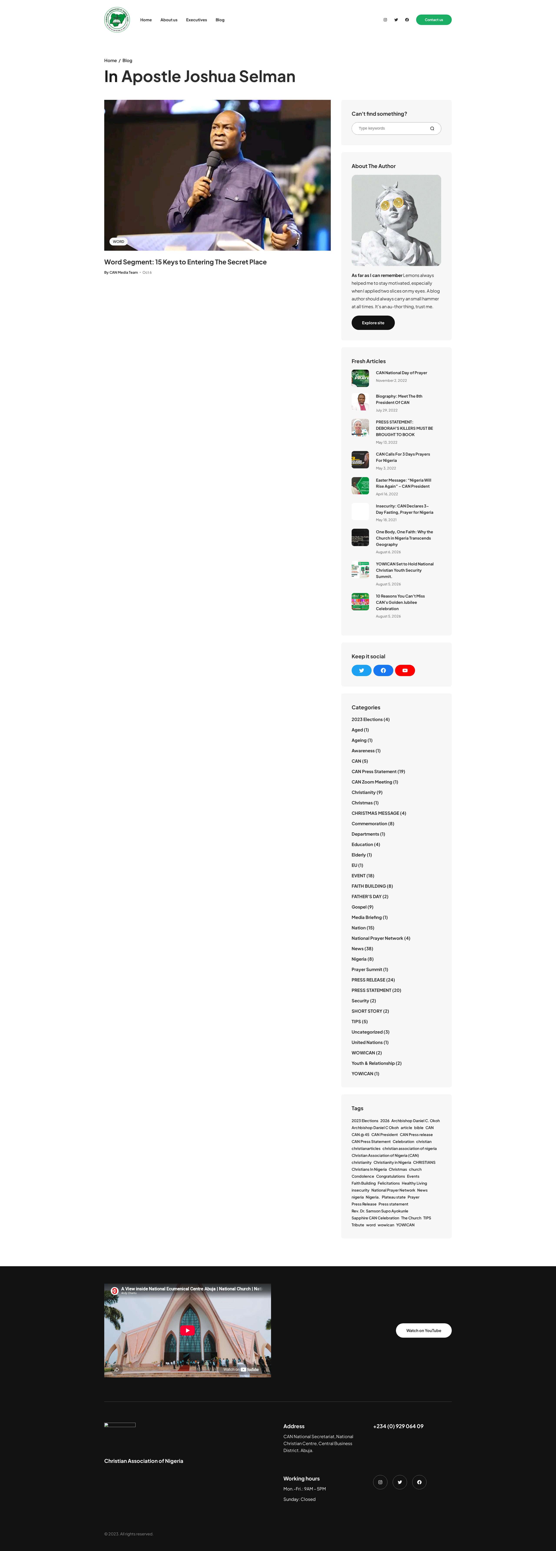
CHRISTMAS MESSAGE (375, 813)
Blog (127, 60)
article (406, 1127)
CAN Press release (416, 1134)
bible (419, 1127)
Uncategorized (367, 1031)
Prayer (413, 1197)
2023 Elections (367, 719)
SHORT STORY (367, 1011)
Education (362, 844)
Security (360, 1000)
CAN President (384, 1134)
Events (413, 1176)
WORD (118, 241)
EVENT (359, 875)
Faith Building (364, 1183)
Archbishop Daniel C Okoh (375, 1127)
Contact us (434, 19)
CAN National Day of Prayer (401, 372)
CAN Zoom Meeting (372, 781)
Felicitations (389, 1183)
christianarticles (366, 1148)
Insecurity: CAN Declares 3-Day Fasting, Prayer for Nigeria (404, 509)
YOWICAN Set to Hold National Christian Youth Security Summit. (405, 570)
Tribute (358, 1224)
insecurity (360, 1190)
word (371, 1224)
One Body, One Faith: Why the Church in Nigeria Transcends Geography (404, 538)
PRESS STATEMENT (371, 990)
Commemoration (369, 823)
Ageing (359, 740)
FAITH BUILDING (369, 886)
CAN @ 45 (360, 1134)
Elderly (359, 854)
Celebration (403, 1141)
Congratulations (390, 1176)
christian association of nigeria (409, 1148)
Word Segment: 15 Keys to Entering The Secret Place (185, 262)
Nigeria (359, 959)
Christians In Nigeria (369, 1169)
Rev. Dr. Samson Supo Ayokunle (380, 1211)
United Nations (367, 1042)
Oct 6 (147, 272)
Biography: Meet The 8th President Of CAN (399, 399)
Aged (357, 729)
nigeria (358, 1197)
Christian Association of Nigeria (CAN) (385, 1155)
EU (354, 865)
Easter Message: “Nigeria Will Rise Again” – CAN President (403, 483)
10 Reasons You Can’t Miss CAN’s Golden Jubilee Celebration (400, 602)
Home (110, 60)
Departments (365, 833)
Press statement (393, 1204)
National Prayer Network (377, 938)
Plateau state (394, 1197)
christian (424, 1141)
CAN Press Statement (374, 771)
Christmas (362, 802)
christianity (362, 1162)
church (415, 1169)
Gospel (359, 906)
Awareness (363, 750)
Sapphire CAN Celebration (375, 1217)
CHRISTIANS (424, 1162)
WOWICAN (363, 1052)
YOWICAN (362, 1073)
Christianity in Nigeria (392, 1162)
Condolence (363, 1176)
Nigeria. (373, 1197)
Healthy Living (414, 1183)
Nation (359, 927)
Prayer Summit (367, 969)
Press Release (364, 1204)
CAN (356, 761)
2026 (384, 1120)
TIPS (356, 1021)
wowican (386, 1224)
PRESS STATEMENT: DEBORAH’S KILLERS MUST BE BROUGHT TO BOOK (404, 428)
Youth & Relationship (373, 1063)
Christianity (364, 792)
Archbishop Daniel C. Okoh (415, 1120)
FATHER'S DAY (367, 896)
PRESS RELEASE (368, 979)
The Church (411, 1217)
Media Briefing (367, 917)
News (358, 948)
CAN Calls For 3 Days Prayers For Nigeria (403, 457)
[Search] (434, 128)
